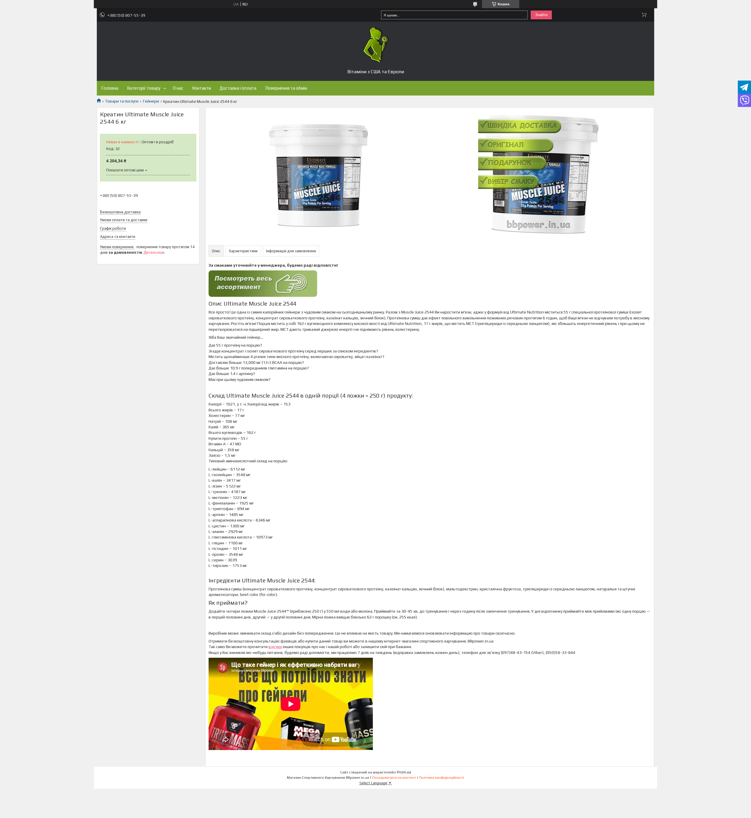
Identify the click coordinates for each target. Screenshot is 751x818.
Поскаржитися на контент (394, 778)
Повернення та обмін (286, 88)
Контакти (201, 88)
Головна (109, 88)
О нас (178, 88)
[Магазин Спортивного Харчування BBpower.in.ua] (375, 45)
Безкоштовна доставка (120, 212)
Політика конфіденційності (441, 778)
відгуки (275, 646)
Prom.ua (404, 772)
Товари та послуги (121, 101)
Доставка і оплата (238, 88)
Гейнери (151, 101)
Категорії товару (143, 88)
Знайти (541, 15)
